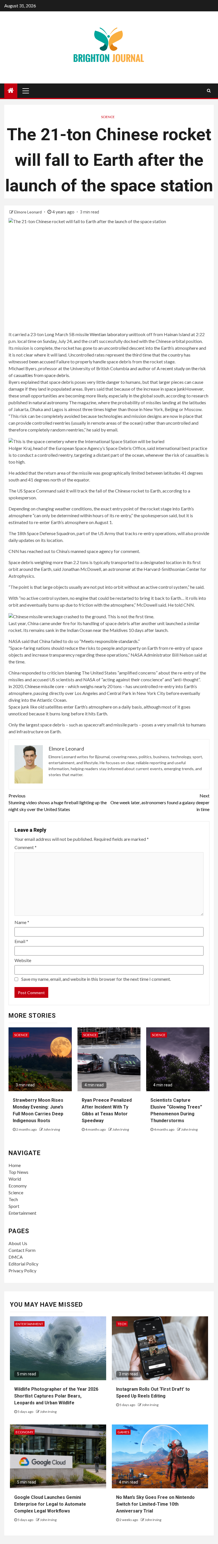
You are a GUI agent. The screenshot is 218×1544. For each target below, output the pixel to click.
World (15, 1178)
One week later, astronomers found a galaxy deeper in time (159, 802)
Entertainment (22, 1213)
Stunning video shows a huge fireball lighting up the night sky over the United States (58, 802)
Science (108, 117)
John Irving (51, 1129)
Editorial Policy (23, 1263)
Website (22, 960)
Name (21, 922)
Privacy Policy (22, 1270)
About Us (18, 1243)
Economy (18, 1185)
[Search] (208, 90)
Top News (18, 1172)
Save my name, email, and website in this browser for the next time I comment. (96, 979)
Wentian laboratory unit (113, 334)
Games (123, 1432)
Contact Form (22, 1250)
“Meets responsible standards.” (109, 641)
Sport (14, 1206)
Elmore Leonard (28, 212)
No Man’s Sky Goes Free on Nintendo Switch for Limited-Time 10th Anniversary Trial (155, 1504)
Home (15, 1165)
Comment (25, 847)
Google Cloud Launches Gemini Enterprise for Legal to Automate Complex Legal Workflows (50, 1504)
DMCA (16, 1257)
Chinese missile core (45, 686)
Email (21, 941)
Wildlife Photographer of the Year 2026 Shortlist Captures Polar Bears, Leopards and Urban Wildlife (56, 1395)
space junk (175, 388)
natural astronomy (50, 402)
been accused (42, 361)
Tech (13, 1199)
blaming (73, 672)
